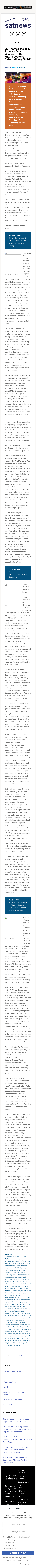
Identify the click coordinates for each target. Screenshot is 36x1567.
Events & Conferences (20, 1355)
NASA (11, 125)
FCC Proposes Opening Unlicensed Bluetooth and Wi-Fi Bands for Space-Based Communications (17, 1449)
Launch (5, 1387)
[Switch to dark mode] (12, 34)
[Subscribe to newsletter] (18, 34)
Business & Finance (10, 1377)
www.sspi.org (9, 1261)
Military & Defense (9, 1382)
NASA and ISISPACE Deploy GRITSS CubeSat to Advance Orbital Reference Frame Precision (17, 1439)
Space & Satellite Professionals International (15, 101)
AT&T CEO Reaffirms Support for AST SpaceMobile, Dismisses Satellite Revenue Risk (17, 1460)
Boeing (11, 115)
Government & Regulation (12, 1400)
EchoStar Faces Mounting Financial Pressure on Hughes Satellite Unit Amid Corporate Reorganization (17, 1429)
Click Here (10, 1564)
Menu (20, 43)
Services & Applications (11, 1405)
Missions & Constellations (12, 1372)
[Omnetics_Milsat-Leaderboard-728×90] (18, 8)
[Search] (24, 34)
